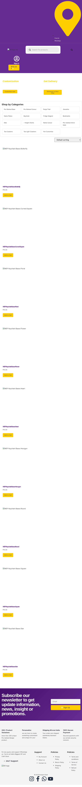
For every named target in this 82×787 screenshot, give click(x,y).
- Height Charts (29, 123)
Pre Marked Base (9, 109)
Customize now (10, 91)
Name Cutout (47, 123)
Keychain (26, 116)
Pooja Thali (46, 109)
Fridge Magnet (48, 116)
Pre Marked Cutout (30, 109)
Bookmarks (66, 116)
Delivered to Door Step (53, 92)
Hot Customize (48, 131)
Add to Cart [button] (8, 195)
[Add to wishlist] (3, 183)
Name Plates (8, 116)
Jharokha (66, 109)
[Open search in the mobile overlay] (43, 50)
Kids (5, 123)
